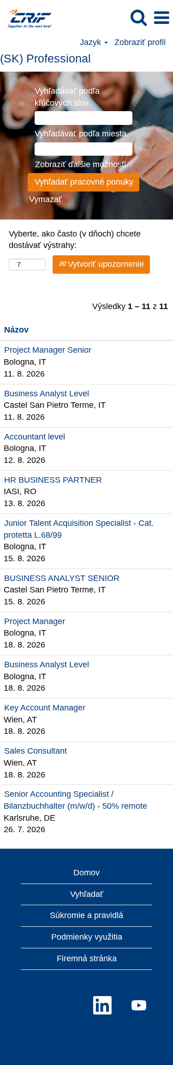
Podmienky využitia (86, 936)
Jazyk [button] (91, 42)
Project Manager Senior (47, 350)
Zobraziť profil (140, 42)
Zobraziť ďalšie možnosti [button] (80, 164)
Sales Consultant (35, 750)
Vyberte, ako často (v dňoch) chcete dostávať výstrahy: (75, 239)
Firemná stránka (87, 958)
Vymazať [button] (45, 199)
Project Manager (34, 621)
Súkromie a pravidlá (86, 915)
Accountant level (34, 436)
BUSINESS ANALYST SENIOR (61, 578)
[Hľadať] (138, 18)
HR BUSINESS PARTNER (53, 480)
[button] (161, 18)
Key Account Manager (44, 707)
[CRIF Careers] (26, 17)
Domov (86, 872)
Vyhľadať (86, 894)
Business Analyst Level (46, 393)
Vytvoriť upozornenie (105, 264)
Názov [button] (16, 329)
